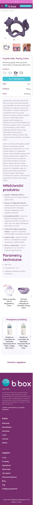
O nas (4, 458)
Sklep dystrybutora (26, 6)
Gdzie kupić (6, 469)
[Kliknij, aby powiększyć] (5, 38)
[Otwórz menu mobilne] (2, 6)
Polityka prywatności (9, 489)
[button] (4, 27)
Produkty (5, 461)
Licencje (5, 439)
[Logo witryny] (10, 6)
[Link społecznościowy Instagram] (17, 2)
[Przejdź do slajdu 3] (17, 39)
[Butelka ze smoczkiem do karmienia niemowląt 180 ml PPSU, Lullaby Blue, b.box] (9, 328)
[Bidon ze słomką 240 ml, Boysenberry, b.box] (9, 290)
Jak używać (6, 473)
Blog (4, 481)
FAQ (3, 485)
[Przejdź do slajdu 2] (15, 39)
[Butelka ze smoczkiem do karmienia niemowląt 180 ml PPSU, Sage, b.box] (23, 328)
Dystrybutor (6, 465)
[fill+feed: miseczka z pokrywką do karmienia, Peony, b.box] (23, 290)
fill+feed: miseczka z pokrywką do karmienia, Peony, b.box (23, 303)
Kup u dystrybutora (16, 79)
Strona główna (4, 10)
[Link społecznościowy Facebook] (15, 2)
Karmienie (5, 431)
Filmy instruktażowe (9, 477)
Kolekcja (6, 69)
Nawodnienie (7, 427)
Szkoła (4, 443)
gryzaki (12, 10)
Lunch (4, 435)
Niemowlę (5, 423)
